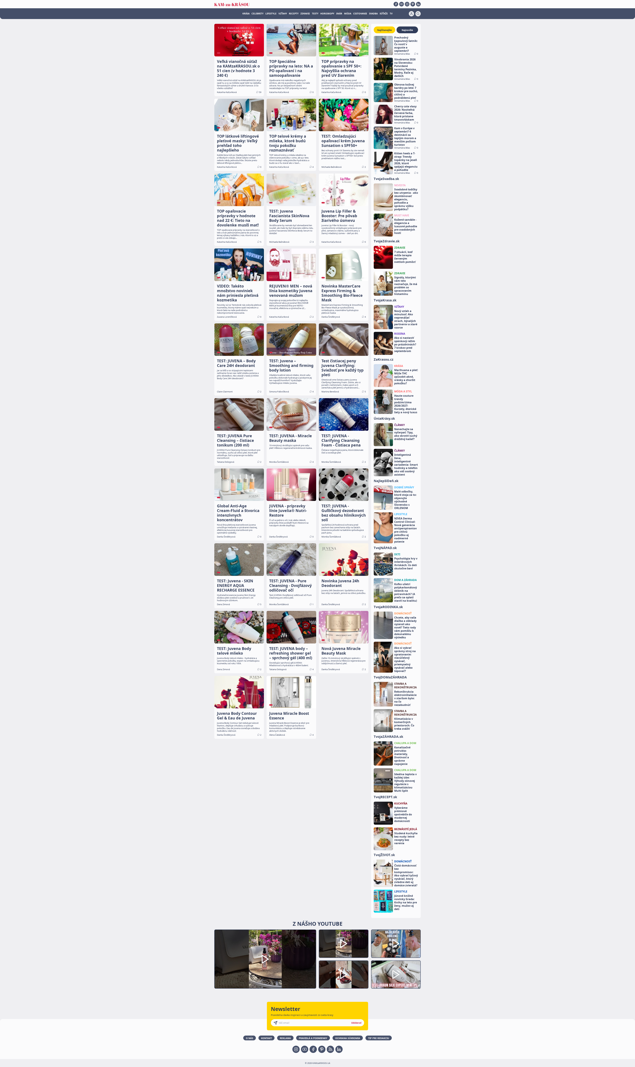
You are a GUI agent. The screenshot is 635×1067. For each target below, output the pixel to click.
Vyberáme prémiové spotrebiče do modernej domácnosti (403, 814)
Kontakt (266, 1038)
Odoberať (356, 1022)
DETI (397, 554)
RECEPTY (293, 13)
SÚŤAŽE (384, 13)
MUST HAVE (401, 215)
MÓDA (347, 13)
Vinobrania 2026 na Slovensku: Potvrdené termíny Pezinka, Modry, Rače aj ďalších (405, 68)
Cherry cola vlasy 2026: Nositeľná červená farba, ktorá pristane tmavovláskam (405, 113)
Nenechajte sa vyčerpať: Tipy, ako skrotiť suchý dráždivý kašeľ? (405, 434)
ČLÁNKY (399, 425)
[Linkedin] (418, 4)
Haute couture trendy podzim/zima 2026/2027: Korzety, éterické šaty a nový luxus (405, 404)
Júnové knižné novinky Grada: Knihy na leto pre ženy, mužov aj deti (405, 902)
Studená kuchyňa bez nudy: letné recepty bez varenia (406, 838)
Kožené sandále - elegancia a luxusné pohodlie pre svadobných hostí (405, 226)
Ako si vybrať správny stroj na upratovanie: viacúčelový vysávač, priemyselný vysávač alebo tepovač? (405, 659)
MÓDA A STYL (403, 391)
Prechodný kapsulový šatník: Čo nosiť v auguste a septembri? (406, 44)
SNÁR (339, 13)
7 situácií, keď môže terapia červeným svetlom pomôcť (405, 257)
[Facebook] (396, 4)
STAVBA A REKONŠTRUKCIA (405, 685)
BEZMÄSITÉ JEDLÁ (405, 829)
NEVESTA (400, 185)
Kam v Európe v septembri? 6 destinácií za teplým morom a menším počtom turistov (405, 136)
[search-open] (418, 13)
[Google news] (330, 1049)
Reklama (285, 1038)
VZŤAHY (282, 13)
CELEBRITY (257, 13)
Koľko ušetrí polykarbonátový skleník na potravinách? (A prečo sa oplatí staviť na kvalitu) (405, 592)
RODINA (399, 333)
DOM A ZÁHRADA (405, 580)
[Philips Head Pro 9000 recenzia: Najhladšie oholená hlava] (395, 943)
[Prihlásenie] (411, 13)
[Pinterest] (412, 4)
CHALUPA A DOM (405, 743)
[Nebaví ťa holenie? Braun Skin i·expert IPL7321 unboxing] (343, 974)
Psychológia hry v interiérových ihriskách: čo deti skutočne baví (405, 563)
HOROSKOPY (327, 13)
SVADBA (373, 13)
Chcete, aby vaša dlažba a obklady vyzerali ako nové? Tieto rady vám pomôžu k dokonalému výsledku (405, 627)
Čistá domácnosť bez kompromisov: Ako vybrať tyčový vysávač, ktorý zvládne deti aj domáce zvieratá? (406, 875)
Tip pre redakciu (378, 1038)
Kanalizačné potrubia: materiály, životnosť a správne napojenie (402, 756)
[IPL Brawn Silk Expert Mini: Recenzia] (395, 974)
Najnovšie (407, 30)
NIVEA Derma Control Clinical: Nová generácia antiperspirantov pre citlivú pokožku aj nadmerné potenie (405, 530)
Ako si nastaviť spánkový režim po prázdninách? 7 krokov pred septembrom (405, 344)
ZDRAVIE (305, 13)
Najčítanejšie (384, 30)
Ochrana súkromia (347, 1038)
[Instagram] (407, 4)
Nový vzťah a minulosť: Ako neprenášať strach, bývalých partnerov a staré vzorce (405, 319)
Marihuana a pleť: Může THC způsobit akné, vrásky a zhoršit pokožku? (406, 376)
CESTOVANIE (360, 13)
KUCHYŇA (400, 803)
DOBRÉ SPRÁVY (404, 487)
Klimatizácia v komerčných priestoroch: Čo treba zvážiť (404, 723)
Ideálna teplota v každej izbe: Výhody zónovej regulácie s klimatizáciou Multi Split (405, 782)
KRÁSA (246, 13)
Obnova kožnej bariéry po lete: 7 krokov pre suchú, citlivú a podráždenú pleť (406, 91)
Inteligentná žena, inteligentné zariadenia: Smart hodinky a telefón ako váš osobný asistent (406, 464)
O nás (249, 1038)
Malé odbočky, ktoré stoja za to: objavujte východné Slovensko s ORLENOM (405, 500)
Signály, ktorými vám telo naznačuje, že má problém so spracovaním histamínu (405, 286)
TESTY (315, 13)
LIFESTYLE (270, 13)
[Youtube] (401, 4)
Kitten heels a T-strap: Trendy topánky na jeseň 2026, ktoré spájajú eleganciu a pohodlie (406, 162)
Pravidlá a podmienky (313, 1038)
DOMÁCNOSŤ (403, 613)
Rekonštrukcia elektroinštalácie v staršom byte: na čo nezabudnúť (405, 698)
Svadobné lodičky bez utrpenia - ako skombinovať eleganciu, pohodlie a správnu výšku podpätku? (406, 199)
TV (391, 13)
